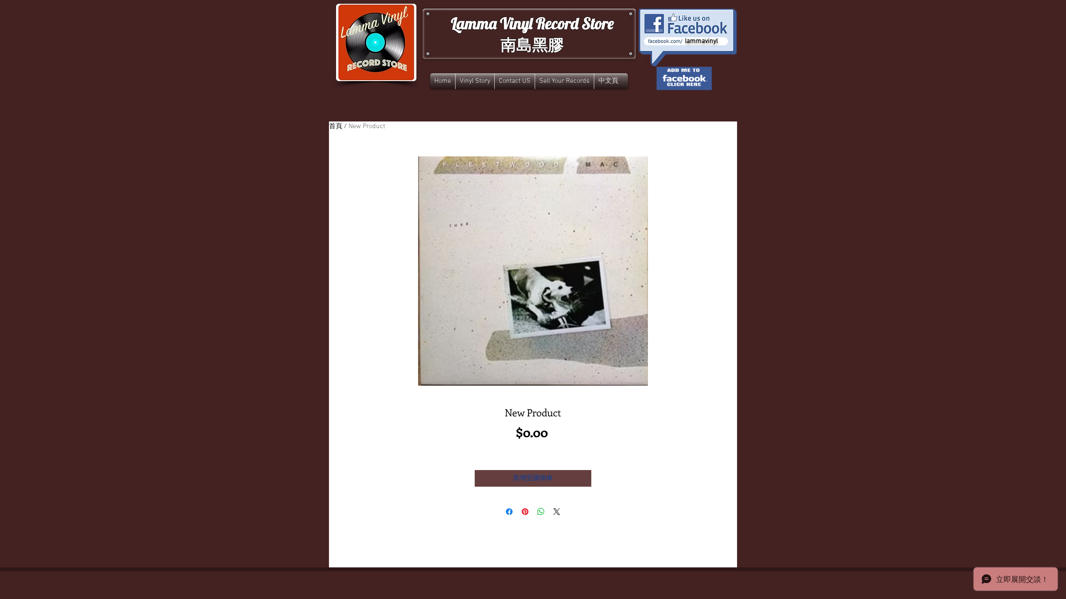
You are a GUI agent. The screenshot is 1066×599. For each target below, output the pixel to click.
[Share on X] (557, 512)
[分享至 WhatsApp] (541, 512)
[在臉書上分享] (509, 512)
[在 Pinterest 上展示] (525, 512)
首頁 (335, 126)
